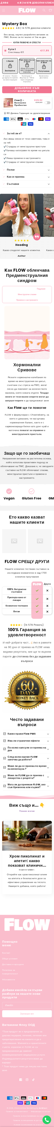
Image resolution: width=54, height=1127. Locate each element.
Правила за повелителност (17, 1111)
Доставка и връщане (13, 964)
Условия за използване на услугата (28, 1125)
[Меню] (3, 10)
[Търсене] (44, 10)
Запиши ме (27, 1013)
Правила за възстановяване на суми (28, 1116)
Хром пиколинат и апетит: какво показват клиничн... (27, 861)
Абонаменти (8, 979)
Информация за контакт (41, 1111)
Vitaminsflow (20, 1108)
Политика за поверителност (10, 972)
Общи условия (10, 958)
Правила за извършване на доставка (28, 1120)
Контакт (6, 952)
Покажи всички (27, 811)
